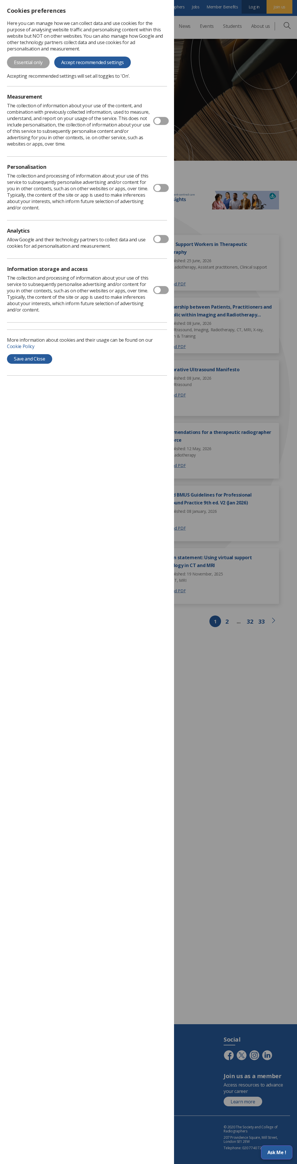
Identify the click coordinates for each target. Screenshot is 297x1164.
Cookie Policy (21, 346)
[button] (276, 1152)
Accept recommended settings (92, 62)
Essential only (28, 62)
